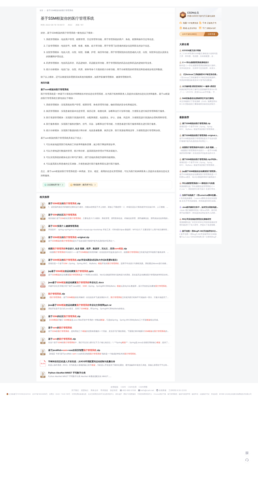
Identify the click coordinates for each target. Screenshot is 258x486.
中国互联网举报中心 (144, 394)
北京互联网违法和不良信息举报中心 (101, 394)
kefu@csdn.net (147, 390)
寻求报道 (104, 390)
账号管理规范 (172, 394)
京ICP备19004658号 (40, 394)
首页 (41, 10)
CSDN (123, 387)
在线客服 (162, 390)
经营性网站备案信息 (79, 394)
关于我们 (75, 390)
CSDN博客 (143, 387)
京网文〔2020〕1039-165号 (59, 394)
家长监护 (118, 394)
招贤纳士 (85, 390)
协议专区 (114, 390)
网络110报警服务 (129, 394)
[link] (41, 10)
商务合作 (94, 390)
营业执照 (214, 394)
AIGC (70, 25)
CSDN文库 (132, 387)
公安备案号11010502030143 (20, 394)
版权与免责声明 (184, 394)
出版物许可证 (204, 394)
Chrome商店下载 (160, 394)
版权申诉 (195, 394)
